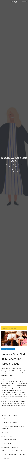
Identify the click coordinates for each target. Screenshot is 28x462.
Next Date (13, 172)
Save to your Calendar (8, 349)
